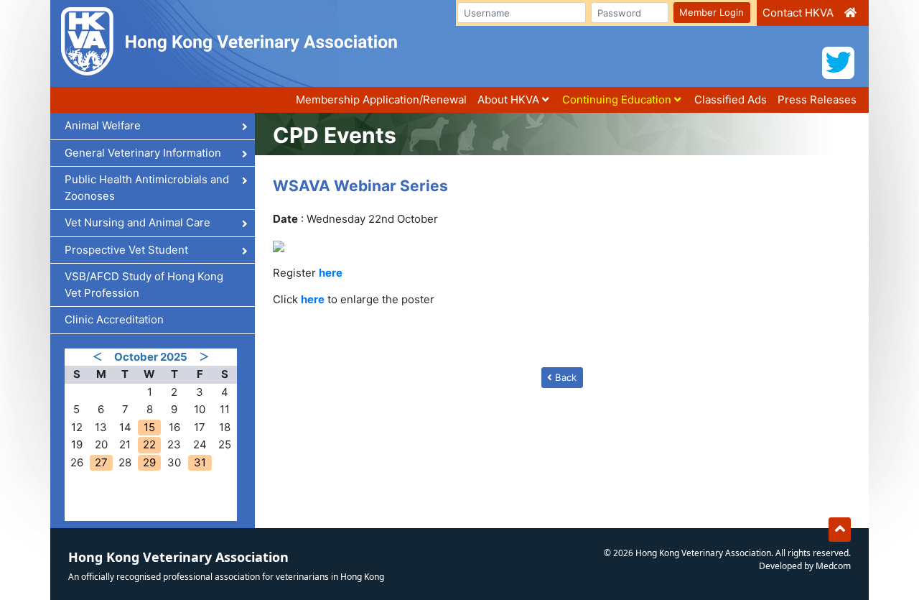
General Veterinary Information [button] (144, 153)
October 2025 (150, 357)
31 (200, 462)
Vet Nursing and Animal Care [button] (139, 222)
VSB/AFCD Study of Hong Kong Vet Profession (144, 284)
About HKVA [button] (509, 99)
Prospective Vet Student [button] (128, 250)
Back (564, 377)
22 (149, 444)
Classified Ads (730, 99)
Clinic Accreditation (114, 319)
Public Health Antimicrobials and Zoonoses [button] (147, 187)
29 (149, 462)
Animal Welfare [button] (104, 125)
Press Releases (817, 99)
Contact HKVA (798, 12)
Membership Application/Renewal (381, 99)
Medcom (833, 566)
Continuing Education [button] (618, 99)
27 (101, 462)
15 (149, 427)
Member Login (711, 12)
